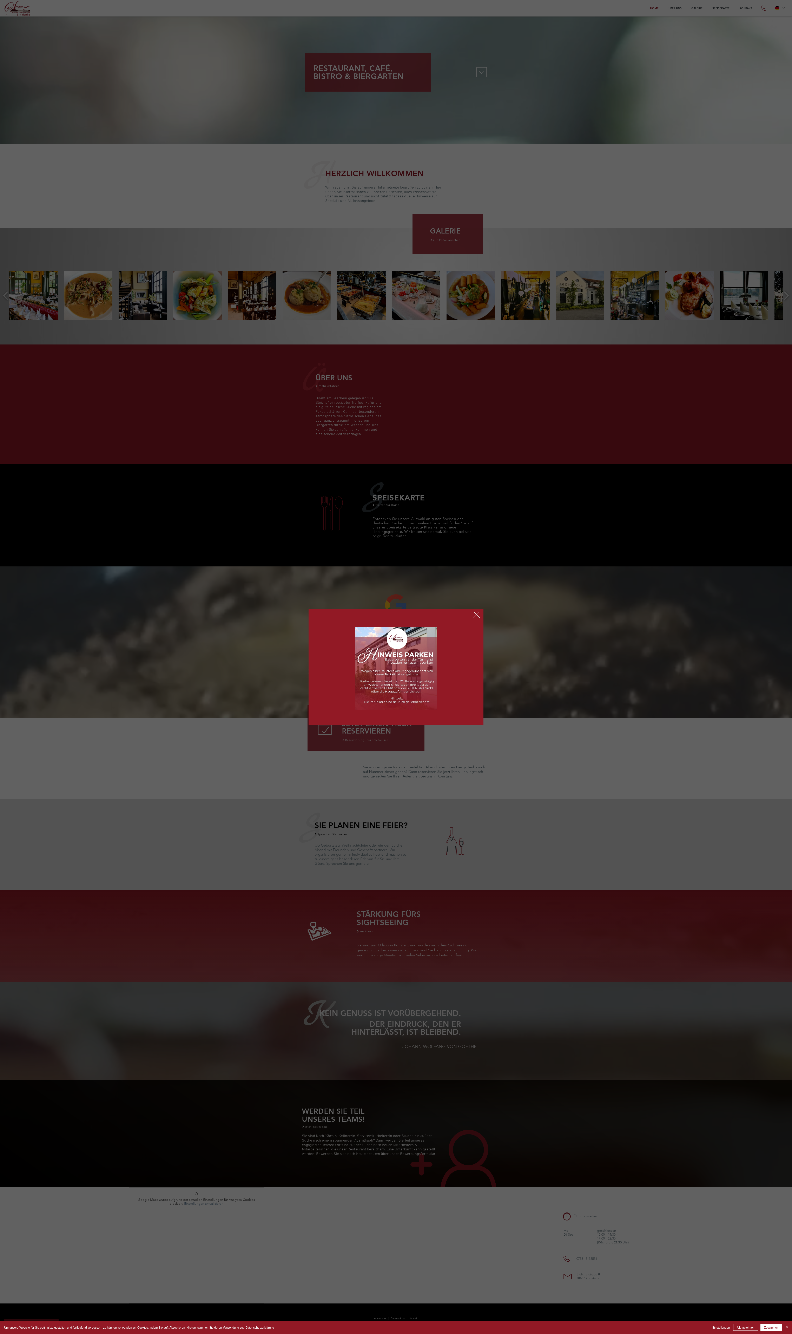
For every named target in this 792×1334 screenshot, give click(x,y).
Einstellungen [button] (721, 1327)
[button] (477, 615)
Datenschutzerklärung (259, 1327)
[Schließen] (787, 1327)
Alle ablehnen (745, 1327)
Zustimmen (771, 1327)
